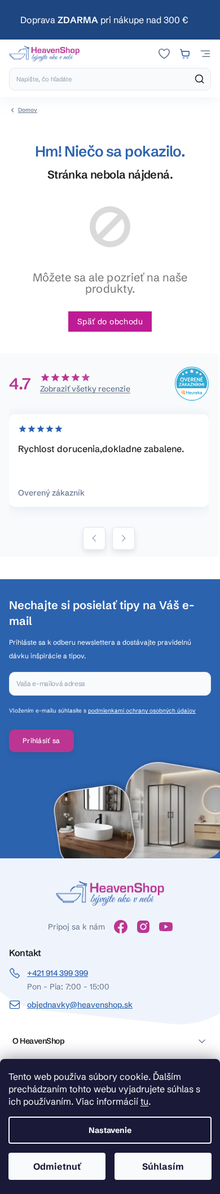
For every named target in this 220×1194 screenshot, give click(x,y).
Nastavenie (110, 1130)
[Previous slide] (94, 538)
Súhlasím (163, 1166)
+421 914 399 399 (57, 973)
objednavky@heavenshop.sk (80, 1005)
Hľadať (199, 79)
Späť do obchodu (110, 321)
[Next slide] (123, 538)
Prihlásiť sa (41, 740)
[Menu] (205, 54)
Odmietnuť (57, 1166)
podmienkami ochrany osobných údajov (142, 710)
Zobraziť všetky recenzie (85, 389)
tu (144, 1101)
